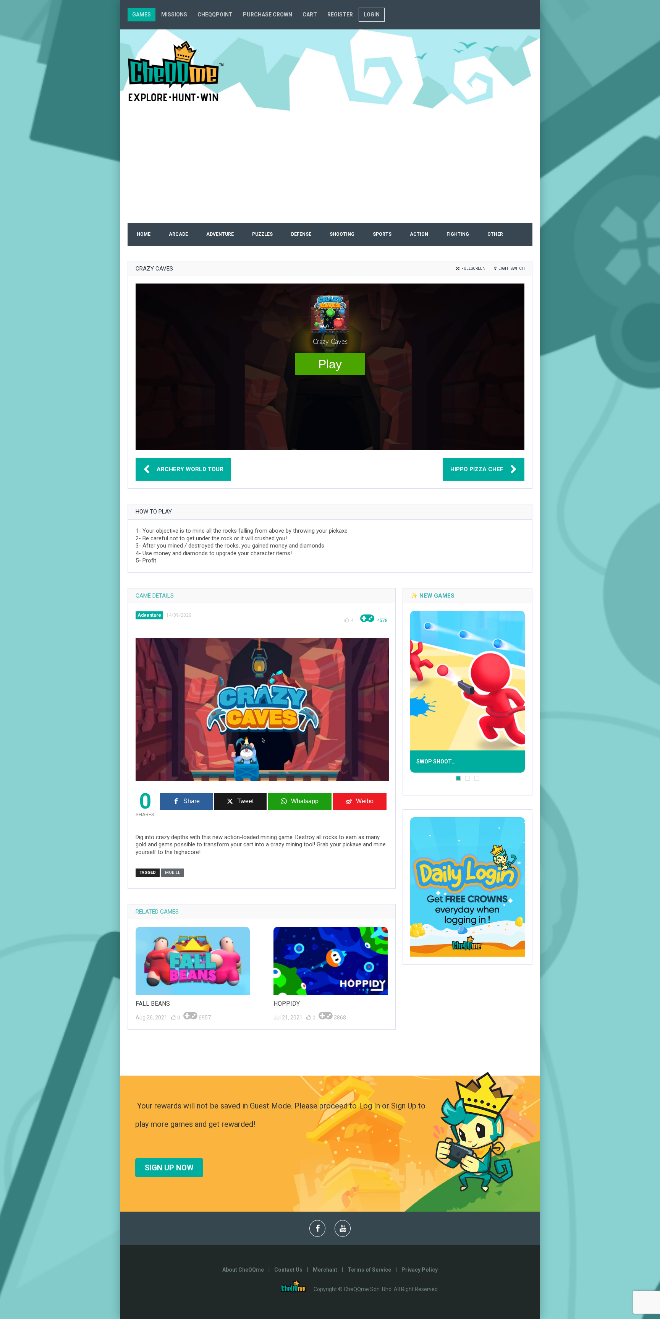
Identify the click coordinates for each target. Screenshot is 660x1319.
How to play (154, 511)
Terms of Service (369, 1270)
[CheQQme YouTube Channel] (343, 1229)
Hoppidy (286, 1003)
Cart (309, 14)
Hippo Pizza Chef (476, 469)
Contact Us (288, 1270)
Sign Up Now (169, 1167)
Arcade (178, 234)
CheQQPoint (215, 14)
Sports (382, 234)
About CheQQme (243, 1270)
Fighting (457, 234)
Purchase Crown (267, 14)
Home (143, 234)
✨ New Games (433, 595)
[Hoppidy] (330, 961)
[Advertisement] (330, 165)
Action (419, 234)
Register (340, 14)
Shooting (342, 234)
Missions (174, 14)
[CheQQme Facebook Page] (317, 1229)
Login (372, 14)
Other (495, 234)
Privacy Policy (419, 1270)
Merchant (325, 1270)
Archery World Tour (190, 469)
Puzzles (262, 234)
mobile (172, 872)
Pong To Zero (464, 762)
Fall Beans (153, 1003)
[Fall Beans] (193, 961)
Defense (301, 234)
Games (141, 14)
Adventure (220, 234)
